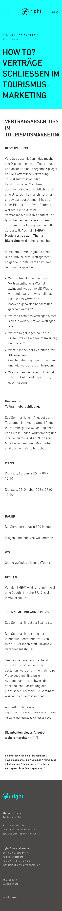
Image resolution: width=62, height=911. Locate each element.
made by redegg (10, 896)
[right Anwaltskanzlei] (32, 11)
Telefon (54, 11)
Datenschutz (10, 883)
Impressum (9, 879)
